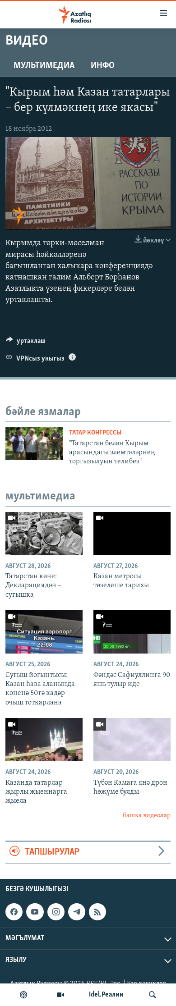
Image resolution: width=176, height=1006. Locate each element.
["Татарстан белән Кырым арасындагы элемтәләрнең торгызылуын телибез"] (34, 443)
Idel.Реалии (106, 994)
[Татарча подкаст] (23, 994)
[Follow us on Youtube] (34, 911)
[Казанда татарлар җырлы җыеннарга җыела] (44, 739)
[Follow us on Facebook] (14, 911)
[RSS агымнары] (97, 911)
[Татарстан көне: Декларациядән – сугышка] (44, 533)
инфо (103, 65)
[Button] (26, 343)
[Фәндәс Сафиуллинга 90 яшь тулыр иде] (132, 632)
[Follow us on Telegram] (76, 911)
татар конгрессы (95, 433)
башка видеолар (147, 815)
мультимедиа (44, 65)
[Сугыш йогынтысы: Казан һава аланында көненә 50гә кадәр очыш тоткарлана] (44, 632)
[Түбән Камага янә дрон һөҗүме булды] (132, 739)
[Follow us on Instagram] (56, 911)
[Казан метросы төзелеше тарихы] (132, 533)
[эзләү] (152, 994)
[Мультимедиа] (60, 994)
